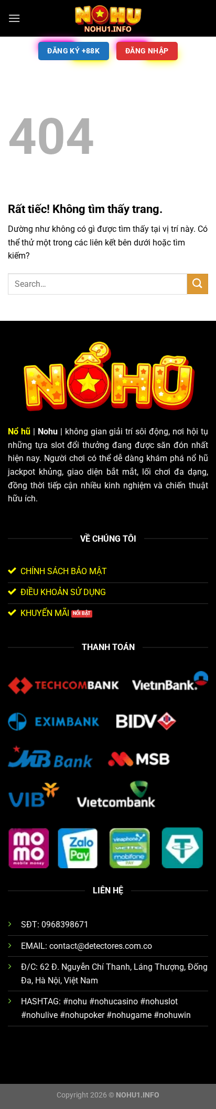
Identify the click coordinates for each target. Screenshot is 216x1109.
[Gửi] (197, 284)
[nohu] (108, 18)
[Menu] (14, 18)
